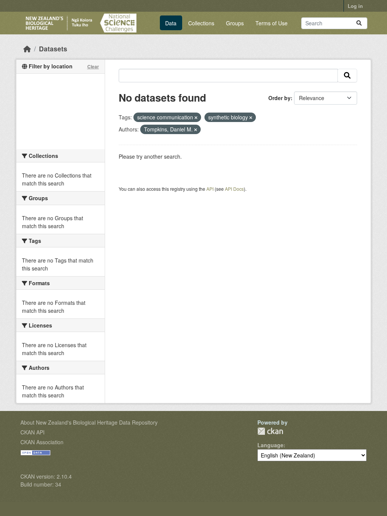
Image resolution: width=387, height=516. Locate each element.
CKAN (270, 431)
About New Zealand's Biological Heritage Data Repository (89, 422)
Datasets (53, 48)
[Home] (27, 48)
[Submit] (359, 23)
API (210, 188)
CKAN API (32, 432)
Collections (201, 23)
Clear (93, 66)
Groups (235, 23)
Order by (279, 98)
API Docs (234, 188)
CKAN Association (41, 442)
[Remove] (196, 117)
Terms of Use (271, 23)
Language (270, 445)
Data (170, 23)
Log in (355, 5)
